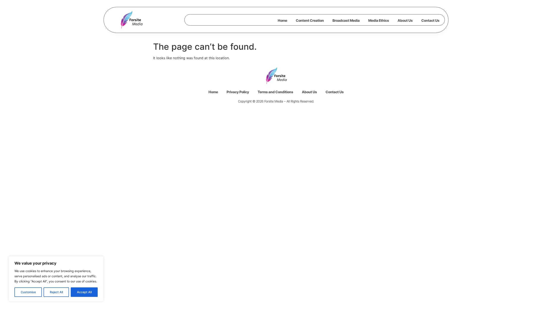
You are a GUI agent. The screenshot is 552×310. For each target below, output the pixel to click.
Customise (28, 292)
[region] (56, 278)
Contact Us (430, 20)
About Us (405, 20)
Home (282, 20)
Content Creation (310, 20)
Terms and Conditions (275, 92)
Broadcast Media (346, 20)
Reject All (56, 292)
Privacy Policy (238, 92)
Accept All (84, 292)
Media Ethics (378, 20)
